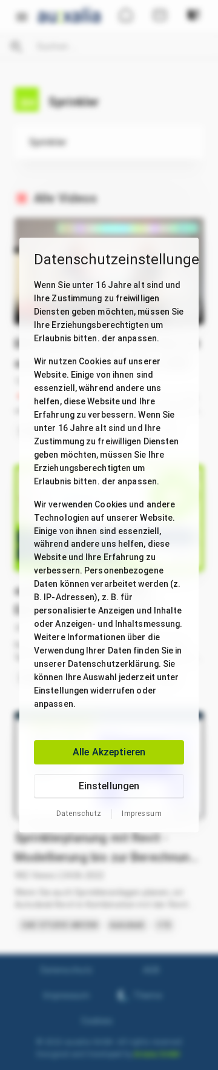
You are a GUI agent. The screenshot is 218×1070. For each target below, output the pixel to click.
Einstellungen (109, 786)
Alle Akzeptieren (109, 752)
